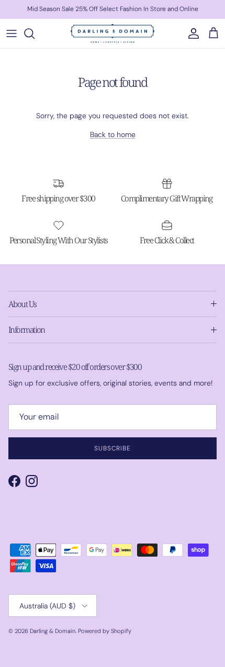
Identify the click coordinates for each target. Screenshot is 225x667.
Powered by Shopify (104, 631)
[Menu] (11, 33)
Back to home (113, 134)
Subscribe (112, 448)
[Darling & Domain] (112, 33)
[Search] (34, 33)
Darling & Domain (52, 631)
